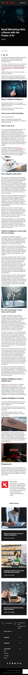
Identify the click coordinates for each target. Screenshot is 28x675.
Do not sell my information (8, 672)
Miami (5, 651)
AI (17, 332)
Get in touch (7, 631)
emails (3, 69)
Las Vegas (6, 655)
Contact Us (23, 2)
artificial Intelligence (20, 149)
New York (6, 653)
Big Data (3, 384)
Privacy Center (16, 672)
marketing (6, 138)
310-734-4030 (9, 623)
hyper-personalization (6, 68)
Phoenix (5, 658)
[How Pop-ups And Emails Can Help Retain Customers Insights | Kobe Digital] (14, 593)
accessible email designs (18, 67)
